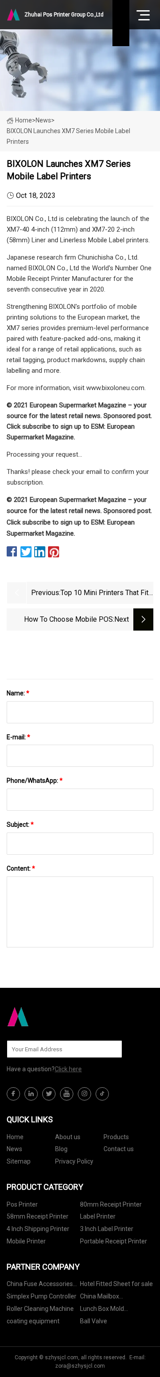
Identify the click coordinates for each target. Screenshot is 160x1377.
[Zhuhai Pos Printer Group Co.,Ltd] (51, 1017)
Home (23, 120)
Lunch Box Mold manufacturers (102, 1310)
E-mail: (18, 737)
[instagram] (84, 1094)
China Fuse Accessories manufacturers (40, 1285)
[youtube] (66, 1094)
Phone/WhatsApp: (35, 780)
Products (116, 1136)
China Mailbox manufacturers (101, 1298)
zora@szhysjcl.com (80, 1366)
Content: (21, 868)
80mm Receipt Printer (111, 1204)
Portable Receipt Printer (113, 1241)
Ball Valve (93, 1321)
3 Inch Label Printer (106, 1228)
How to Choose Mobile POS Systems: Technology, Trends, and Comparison (60, 620)
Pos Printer (22, 1204)
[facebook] (13, 1094)
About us (67, 1136)
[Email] (110, 1049)
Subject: (20, 824)
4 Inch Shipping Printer (38, 1228)
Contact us (119, 1148)
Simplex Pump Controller (41, 1296)
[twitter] (49, 1094)
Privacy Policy (74, 1161)
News (14, 1148)
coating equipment (33, 1321)
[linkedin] (31, 1094)
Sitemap (19, 1161)
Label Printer (98, 1216)
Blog (61, 1148)
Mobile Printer (26, 1241)
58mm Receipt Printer (37, 1216)
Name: (18, 693)
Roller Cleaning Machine (40, 1308)
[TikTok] (102, 1094)
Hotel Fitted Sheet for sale (116, 1283)
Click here (68, 1069)
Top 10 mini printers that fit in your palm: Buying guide (104, 593)
